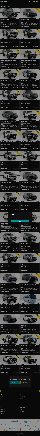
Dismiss (20, 221)
